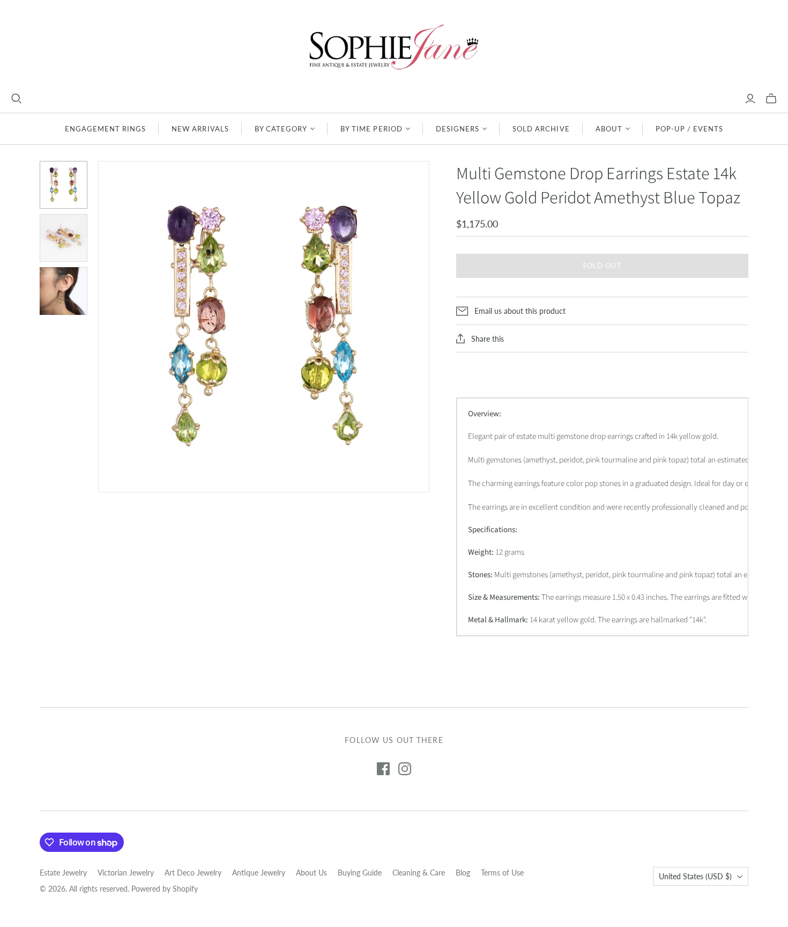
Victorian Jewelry (126, 872)
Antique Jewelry (258, 872)
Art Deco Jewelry (193, 872)
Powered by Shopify (164, 888)
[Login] (750, 99)
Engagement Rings (105, 128)
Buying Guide (360, 872)
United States (695, 876)
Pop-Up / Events (690, 128)
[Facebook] (383, 768)
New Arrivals (200, 128)
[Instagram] (404, 768)
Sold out (602, 265)
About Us (311, 872)
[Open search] (16, 98)
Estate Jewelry (63, 872)
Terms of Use (502, 872)
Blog (463, 872)
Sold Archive (540, 128)
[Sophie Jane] (394, 46)
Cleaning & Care (418, 872)
